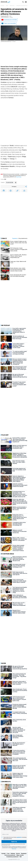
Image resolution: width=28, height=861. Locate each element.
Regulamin (23, 853)
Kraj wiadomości (23, 238)
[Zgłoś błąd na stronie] (24, 190)
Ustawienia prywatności (12, 856)
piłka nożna (9, 182)
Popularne (14, 238)
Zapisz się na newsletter (10, 23)
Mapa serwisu (20, 855)
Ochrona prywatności (9, 855)
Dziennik (2, 5)
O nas (8, 853)
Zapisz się (14, 841)
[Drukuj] (11, 190)
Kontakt (4, 853)
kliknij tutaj (14, 848)
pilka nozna (12, 5)
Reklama (13, 853)
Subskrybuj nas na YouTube (10, 19)
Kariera (18, 853)
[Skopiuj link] (17, 190)
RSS (21, 856)
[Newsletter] (4, 190)
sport (7, 5)
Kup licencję (18, 176)
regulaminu (19, 837)
